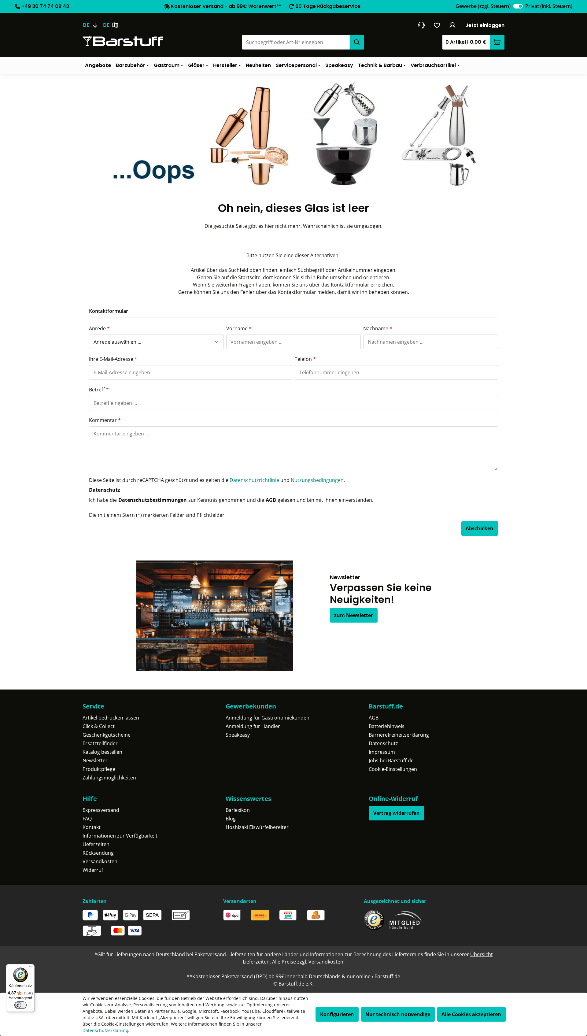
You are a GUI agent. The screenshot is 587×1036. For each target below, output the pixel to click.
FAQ (87, 818)
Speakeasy (238, 734)
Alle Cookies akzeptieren (471, 1014)
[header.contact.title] (421, 25)
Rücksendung (98, 852)
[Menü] (31, 967)
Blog (231, 818)
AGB (271, 500)
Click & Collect (99, 726)
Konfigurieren (337, 1014)
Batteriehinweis (386, 726)
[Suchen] (356, 42)
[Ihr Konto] (452, 25)
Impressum (382, 752)
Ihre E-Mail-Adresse (113, 359)
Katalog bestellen (102, 752)
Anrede (99, 328)
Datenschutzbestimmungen (152, 500)
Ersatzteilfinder (100, 743)
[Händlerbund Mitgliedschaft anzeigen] (406, 920)
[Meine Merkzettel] (437, 25)
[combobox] (295, 42)
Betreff (99, 389)
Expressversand (101, 810)
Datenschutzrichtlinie (254, 480)
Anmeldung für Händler (253, 726)
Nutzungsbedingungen (317, 480)
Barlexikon (238, 810)
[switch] (518, 6)
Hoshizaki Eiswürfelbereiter (257, 827)
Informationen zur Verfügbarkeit (120, 835)
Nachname (377, 328)
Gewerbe (483, 6)
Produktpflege (99, 769)
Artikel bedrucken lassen (111, 717)
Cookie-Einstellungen (393, 769)
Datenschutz (383, 743)
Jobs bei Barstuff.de (391, 760)
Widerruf (93, 870)
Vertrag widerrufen (396, 813)
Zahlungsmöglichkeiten (109, 777)
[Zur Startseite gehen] (123, 41)
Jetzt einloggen (484, 25)
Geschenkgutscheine (107, 734)
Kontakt (92, 827)
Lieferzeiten (96, 844)
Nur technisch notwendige (397, 1014)
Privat (548, 6)
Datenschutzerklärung (105, 1030)
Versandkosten (100, 861)
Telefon (305, 359)
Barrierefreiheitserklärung (399, 734)
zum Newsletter (353, 615)
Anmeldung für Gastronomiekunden (267, 717)
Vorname (239, 328)
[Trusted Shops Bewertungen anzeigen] (374, 920)
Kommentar (105, 420)
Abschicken (479, 528)
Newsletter (95, 760)
